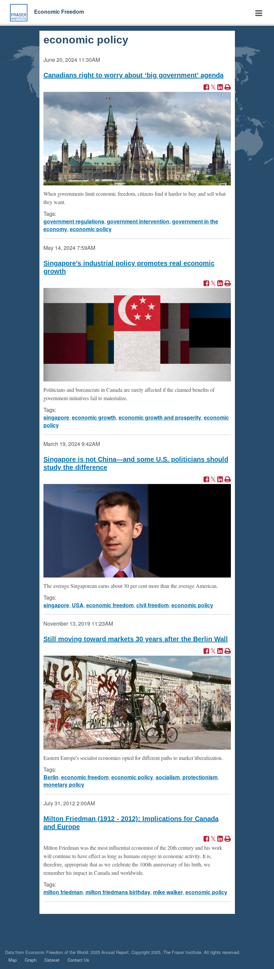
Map (12, 960)
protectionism (200, 777)
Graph (30, 960)
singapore (56, 417)
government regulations (73, 221)
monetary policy (63, 784)
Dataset (51, 960)
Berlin (50, 777)
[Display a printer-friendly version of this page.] (228, 87)
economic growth (94, 417)
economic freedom (110, 605)
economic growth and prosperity (160, 417)
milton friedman (63, 892)
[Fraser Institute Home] (18, 11)
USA (78, 605)
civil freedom (152, 605)
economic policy (91, 229)
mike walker (168, 892)
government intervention (138, 221)
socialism (168, 777)
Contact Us (78, 960)
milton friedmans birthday (118, 892)
